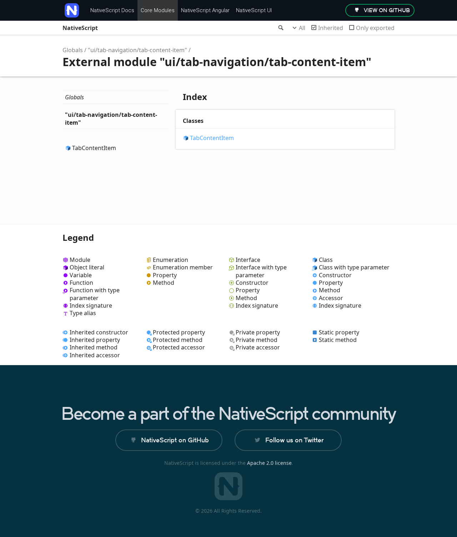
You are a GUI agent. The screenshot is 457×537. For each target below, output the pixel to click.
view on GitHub (387, 10)
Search (280, 28)
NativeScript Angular (205, 10)
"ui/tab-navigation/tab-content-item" (137, 50)
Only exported (375, 28)
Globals (72, 50)
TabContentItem (94, 148)
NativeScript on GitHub (175, 440)
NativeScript (80, 28)
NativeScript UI (254, 10)
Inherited (330, 28)
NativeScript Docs (112, 10)
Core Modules (158, 10)
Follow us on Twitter (294, 440)
